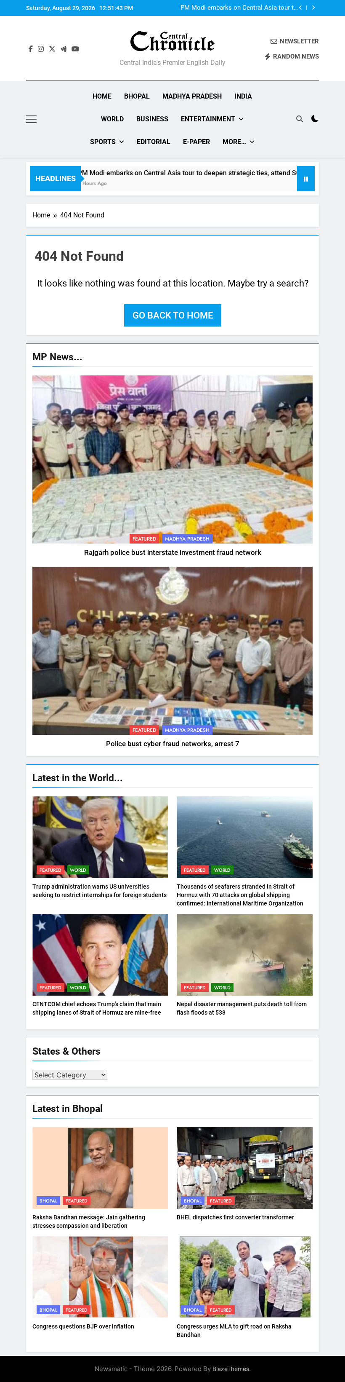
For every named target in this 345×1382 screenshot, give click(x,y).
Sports (103, 142)
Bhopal (137, 96)
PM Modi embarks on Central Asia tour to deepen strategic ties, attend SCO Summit (175, 173)
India (243, 96)
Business (152, 119)
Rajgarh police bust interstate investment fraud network (172, 553)
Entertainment (208, 119)
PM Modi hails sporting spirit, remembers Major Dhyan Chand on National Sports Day (239, 8)
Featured (144, 539)
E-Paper (196, 142)
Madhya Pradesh (192, 96)
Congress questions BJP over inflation (83, 1326)
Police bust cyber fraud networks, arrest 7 (172, 744)
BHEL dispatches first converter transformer (235, 1217)
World (112, 119)
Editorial (153, 142)
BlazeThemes (230, 1368)
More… (234, 142)
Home (102, 96)
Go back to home (173, 315)
